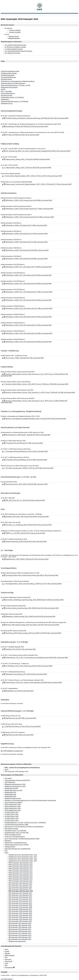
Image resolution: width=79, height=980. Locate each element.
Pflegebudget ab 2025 (11, 788)
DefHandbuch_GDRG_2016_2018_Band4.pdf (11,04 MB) (23, 333)
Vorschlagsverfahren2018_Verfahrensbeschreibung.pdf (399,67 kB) (26, 575)
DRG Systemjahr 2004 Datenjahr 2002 (20, 919)
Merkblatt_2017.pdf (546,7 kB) (14, 649)
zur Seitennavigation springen (14, 49)
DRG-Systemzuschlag (11, 828)
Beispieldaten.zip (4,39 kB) (13, 691)
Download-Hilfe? (64, 118)
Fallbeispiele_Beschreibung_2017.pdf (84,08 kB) (20, 674)
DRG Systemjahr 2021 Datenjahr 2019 (20, 885)
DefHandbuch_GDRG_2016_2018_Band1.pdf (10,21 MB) (23, 308)
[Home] (39, 6)
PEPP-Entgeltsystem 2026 (13, 804)
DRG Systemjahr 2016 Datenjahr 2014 (20, 895)
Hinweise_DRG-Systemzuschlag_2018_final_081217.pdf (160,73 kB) (26, 625)
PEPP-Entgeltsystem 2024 (13, 808)
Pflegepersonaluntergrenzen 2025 (15, 786)
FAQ (6, 850)
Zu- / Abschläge (7, 91)
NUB (3, 89)
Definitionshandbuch (8, 75)
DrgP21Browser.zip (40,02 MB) (14, 718)
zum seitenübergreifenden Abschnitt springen (18, 51)
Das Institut (8, 778)
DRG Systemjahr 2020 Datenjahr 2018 (20, 887)
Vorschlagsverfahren (8, 93)
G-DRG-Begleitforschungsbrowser (12, 751)
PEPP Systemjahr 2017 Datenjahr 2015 (20, 873)
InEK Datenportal (10, 782)
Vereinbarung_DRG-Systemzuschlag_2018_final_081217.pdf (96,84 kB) (27, 633)
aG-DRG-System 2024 (11, 818)
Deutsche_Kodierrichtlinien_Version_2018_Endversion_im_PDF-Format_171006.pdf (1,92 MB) (34, 392)
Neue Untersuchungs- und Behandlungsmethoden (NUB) (22, 838)
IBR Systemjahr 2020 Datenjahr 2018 (19, 927)
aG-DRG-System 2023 (11, 820)
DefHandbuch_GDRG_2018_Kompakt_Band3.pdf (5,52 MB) (23, 217)
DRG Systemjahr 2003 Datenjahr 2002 (20, 921)
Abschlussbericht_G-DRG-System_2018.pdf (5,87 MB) (22, 435)
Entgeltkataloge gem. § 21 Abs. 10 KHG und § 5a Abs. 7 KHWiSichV (25, 822)
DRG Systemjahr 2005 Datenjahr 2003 (20, 917)
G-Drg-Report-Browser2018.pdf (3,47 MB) (18, 443)
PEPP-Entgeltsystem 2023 (13, 810)
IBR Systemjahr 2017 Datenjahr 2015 (19, 933)
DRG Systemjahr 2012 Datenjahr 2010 (20, 903)
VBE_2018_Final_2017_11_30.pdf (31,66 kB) (19, 500)
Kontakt (7, 951)
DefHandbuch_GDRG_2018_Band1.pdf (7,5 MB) (20, 225)
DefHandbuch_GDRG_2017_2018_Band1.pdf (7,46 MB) (22, 267)
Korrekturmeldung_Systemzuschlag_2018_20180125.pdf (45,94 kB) (26, 608)
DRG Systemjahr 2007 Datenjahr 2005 (20, 913)
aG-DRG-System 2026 (11, 814)
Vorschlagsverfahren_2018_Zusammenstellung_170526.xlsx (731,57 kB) (27, 583)
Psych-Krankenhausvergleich (13, 802)
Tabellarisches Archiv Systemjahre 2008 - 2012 (22, 859)
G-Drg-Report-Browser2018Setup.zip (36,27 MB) (20, 459)
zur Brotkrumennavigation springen (15, 47)
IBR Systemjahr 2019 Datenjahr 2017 (19, 929)
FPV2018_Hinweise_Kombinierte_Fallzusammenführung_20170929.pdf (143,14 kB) (31, 118)
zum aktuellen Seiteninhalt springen (15, 45)
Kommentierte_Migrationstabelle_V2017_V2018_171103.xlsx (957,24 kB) (27, 176)
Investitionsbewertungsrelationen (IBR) (16, 824)
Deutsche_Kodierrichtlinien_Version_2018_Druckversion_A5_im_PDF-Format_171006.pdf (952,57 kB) (36, 374)
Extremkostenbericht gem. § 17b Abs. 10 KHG (16, 85)
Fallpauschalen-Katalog (9, 73)
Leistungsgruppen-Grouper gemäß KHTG (17, 780)
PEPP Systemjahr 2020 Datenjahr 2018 (20, 867)
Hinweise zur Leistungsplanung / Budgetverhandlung (18, 81)
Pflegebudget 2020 (10, 796)
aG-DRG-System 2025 (11, 816)
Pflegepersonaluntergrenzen (17, 941)
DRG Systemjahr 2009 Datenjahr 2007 (20, 909)
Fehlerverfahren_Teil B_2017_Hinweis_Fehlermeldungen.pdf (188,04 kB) (27, 682)
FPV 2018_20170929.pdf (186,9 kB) (16, 135)
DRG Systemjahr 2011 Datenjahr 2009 (20, 905)
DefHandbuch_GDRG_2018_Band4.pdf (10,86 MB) (21, 250)
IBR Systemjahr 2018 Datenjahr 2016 (19, 931)
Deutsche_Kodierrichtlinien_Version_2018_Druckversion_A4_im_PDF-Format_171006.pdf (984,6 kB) (36, 401)
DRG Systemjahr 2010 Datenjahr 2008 (20, 907)
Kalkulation (5, 99)
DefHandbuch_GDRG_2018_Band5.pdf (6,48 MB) (20, 258)
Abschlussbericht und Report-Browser (13, 83)
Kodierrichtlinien (7, 79)
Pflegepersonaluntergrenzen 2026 (15, 784)
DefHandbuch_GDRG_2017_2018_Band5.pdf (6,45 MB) (22, 300)
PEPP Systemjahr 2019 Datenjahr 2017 (20, 869)
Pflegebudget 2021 (10, 794)
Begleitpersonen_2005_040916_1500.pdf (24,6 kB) (21, 559)
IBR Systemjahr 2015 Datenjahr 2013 (19, 937)
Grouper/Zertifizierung (9, 77)
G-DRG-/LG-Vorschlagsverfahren (15, 836)
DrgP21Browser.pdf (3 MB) (13, 735)
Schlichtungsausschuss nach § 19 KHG (17, 844)
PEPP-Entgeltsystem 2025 (13, 806)
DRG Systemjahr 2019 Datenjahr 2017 (20, 889)
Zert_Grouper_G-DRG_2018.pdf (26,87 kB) (18, 358)
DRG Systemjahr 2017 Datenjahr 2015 (20, 893)
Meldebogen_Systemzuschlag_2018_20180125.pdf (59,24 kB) (24, 616)
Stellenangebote (10, 955)
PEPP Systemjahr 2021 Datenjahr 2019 (20, 865)
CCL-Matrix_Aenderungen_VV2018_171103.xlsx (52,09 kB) (23, 468)
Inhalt (6, 963)
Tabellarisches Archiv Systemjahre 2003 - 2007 (22, 861)
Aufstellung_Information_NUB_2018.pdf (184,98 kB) (21, 516)
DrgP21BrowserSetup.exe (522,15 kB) (17, 726)
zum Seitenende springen (12, 53)
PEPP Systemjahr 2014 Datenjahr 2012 (20, 879)
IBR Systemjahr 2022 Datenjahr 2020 (19, 923)
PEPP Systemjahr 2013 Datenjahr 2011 (20, 881)
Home (6, 949)
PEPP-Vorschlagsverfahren (13, 834)
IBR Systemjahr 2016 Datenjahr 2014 (19, 935)
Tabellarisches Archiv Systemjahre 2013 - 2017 (22, 857)
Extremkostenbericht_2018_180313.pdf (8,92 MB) (20, 484)
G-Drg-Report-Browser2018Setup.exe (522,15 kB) (20, 451)
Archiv (6, 769)
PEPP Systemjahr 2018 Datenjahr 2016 (20, 871)
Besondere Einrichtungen (10, 87)
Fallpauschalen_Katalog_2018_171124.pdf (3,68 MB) (21, 159)
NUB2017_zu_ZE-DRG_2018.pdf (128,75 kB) (19, 533)
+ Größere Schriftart (14, 30)
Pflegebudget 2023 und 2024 (13, 790)
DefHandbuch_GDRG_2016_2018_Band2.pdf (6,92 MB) (22, 317)
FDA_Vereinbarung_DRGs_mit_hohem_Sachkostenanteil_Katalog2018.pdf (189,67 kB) (32, 151)
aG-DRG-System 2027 (11, 812)
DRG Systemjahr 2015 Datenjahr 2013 (20, 897)
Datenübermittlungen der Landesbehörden (18, 848)
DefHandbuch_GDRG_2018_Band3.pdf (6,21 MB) (20, 242)
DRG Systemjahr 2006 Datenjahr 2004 (20, 915)
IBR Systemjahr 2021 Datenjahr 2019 (19, 925)
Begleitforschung (7, 103)
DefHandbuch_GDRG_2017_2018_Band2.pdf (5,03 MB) (22, 275)
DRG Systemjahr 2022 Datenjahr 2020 (20, 883)
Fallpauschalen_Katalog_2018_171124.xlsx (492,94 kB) (22, 167)
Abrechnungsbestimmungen (10, 71)
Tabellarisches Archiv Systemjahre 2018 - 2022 (22, 854)
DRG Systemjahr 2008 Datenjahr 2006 (20, 911)
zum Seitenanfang (6, 979)
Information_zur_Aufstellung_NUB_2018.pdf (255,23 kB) (22, 525)
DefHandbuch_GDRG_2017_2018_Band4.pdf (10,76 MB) (23, 292)
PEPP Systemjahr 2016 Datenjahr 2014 (20, 875)
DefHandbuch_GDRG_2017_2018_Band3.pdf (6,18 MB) (22, 283)
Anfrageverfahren (10, 846)
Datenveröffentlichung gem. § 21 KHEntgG (15, 101)
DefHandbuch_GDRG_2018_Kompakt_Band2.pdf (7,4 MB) (23, 208)
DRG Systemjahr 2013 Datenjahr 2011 (20, 901)
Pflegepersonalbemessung (13, 798)
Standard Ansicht (13, 36)
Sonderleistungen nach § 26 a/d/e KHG (17, 832)
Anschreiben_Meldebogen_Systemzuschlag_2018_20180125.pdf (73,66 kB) (28, 600)
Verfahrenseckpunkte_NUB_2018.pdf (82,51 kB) (20, 541)
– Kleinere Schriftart (14, 32)
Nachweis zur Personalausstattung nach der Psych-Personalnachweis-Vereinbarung (30, 800)
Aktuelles (7, 953)
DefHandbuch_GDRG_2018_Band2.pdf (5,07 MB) (20, 233)
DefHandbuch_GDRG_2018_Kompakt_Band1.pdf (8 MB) (22, 200)
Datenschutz (8, 961)
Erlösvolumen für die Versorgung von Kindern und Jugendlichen (24, 826)
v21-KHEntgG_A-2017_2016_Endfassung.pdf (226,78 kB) (23, 666)
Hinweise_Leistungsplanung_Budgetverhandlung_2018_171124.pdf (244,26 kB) (29, 418)
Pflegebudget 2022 (10, 792)
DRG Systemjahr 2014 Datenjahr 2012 (20, 899)
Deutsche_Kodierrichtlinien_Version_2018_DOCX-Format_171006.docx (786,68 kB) (31, 384)
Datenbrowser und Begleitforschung (15, 842)
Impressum (8, 959)
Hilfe (6, 965)
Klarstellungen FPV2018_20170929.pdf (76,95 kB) (20, 126)
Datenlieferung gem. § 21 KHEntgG (13, 97)
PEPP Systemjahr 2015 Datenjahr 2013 (20, 877)
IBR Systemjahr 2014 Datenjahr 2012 (19, 939)
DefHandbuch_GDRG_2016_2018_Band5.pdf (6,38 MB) (22, 341)
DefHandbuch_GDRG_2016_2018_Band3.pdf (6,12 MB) (22, 325)
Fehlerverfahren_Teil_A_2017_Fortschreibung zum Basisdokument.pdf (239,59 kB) (30, 657)
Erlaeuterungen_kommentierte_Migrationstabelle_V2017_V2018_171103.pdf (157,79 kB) (32, 184)
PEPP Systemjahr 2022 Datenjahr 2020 (20, 863)
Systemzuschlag (7, 95)
